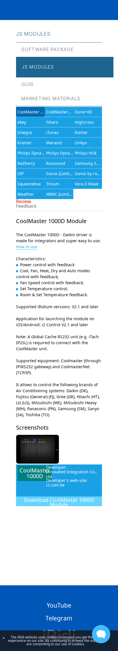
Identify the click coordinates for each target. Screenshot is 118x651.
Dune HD (83, 112)
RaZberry (26, 163)
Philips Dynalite (31, 153)
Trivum (52, 184)
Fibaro (52, 122)
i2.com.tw (55, 485)
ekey (21, 122)
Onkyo (81, 142)
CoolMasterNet (59, 112)
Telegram (59, 618)
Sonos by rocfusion (88, 173)
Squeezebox (29, 184)
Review (23, 201)
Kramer (24, 142)
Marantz (54, 142)
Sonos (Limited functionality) (59, 173)
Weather (25, 194)
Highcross (84, 122)
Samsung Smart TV (88, 163)
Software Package (47, 49)
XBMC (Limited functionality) (59, 194)
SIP (20, 173)
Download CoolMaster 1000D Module (59, 501)
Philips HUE (86, 153)
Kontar (81, 132)
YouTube (59, 605)
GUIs (27, 84)
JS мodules (38, 67)
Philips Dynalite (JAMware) (59, 153)
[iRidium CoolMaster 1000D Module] (37, 462)
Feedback (26, 206)
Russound (55, 163)
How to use (26, 246)
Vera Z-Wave (87, 184)
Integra (24, 132)
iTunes (52, 132)
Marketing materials (50, 98)
